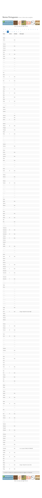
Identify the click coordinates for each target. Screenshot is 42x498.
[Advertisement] (21, 7)
